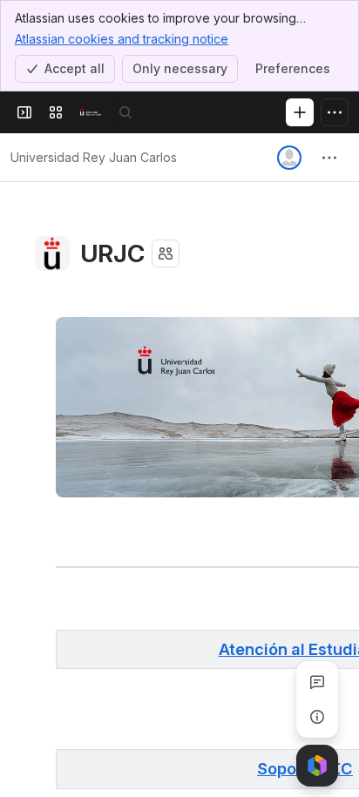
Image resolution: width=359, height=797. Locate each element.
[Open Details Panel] (317, 717)
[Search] (125, 112)
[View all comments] (317, 682)
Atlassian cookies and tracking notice (121, 38)
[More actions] (329, 158)
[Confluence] (91, 112)
